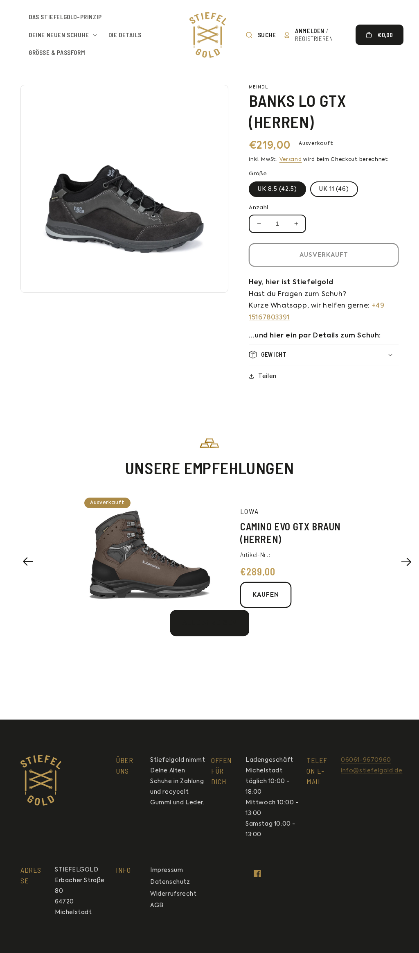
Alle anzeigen (209, 623)
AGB (157, 905)
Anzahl (258, 208)
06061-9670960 (366, 760)
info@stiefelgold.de (371, 771)
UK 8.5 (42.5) (277, 189)
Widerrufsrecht (173, 894)
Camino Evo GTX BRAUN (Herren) (290, 533)
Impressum (166, 870)
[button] (60, 35)
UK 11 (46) (334, 189)
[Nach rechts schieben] (406, 561)
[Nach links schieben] (28, 561)
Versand (290, 159)
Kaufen (265, 595)
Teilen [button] (267, 376)
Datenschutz (170, 882)
